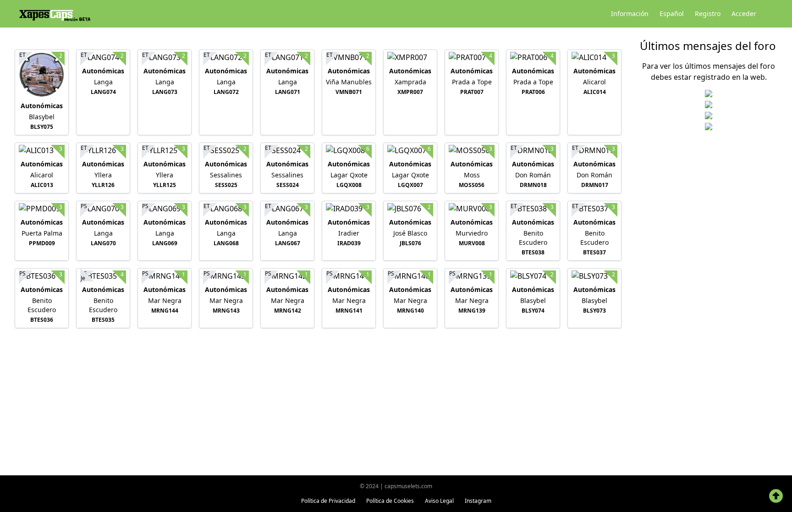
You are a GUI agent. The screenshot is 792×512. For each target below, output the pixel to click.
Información (630, 13)
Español (672, 13)
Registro (707, 13)
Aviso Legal (439, 501)
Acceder (744, 13)
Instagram (478, 501)
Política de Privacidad (328, 501)
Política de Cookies (390, 501)
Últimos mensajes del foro (708, 45)
